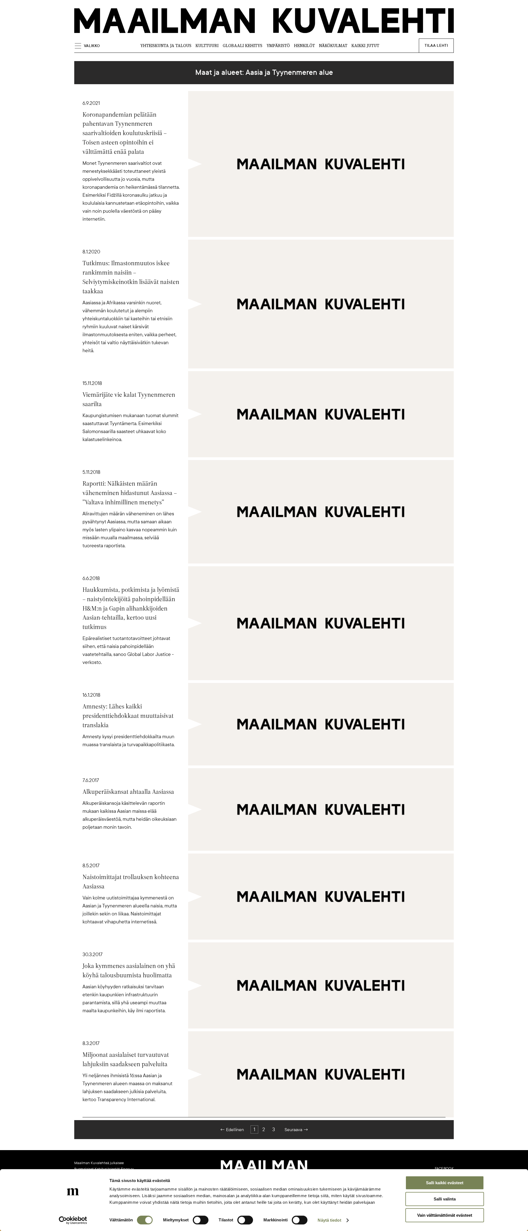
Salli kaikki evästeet (444, 1182)
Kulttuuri (207, 45)
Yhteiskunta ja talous (165, 45)
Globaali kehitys (242, 45)
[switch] (200, 1220)
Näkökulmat (333, 45)
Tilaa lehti (436, 45)
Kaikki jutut (365, 45)
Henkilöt (304, 45)
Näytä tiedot (329, 1220)
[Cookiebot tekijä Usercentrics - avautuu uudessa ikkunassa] (73, 1220)
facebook (444, 1168)
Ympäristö (278, 45)
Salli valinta (445, 1199)
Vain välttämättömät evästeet (444, 1215)
